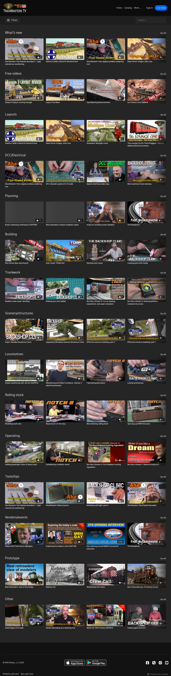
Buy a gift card (27, 674)
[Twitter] (154, 662)
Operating (12, 435)
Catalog (128, 8)
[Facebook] (147, 662)
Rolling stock (14, 395)
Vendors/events (16, 517)
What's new (13, 32)
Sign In (149, 8)
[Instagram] (160, 662)
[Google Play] (96, 663)
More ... (138, 8)
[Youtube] (166, 662)
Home (119, 8)
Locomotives (14, 354)
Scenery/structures (19, 313)
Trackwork (12, 272)
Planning (11, 196)
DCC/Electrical (15, 155)
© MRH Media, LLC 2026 (13, 663)
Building (11, 234)
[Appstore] (74, 663)
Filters (14, 20)
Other (9, 599)
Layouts (11, 114)
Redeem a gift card (11, 674)
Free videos (13, 73)
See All (163, 33)
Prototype (12, 558)
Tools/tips (12, 476)
